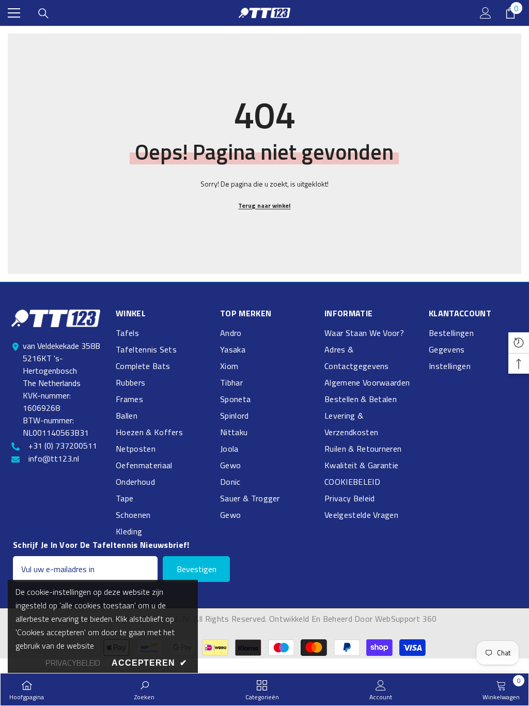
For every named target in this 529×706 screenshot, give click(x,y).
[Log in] (485, 13)
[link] (144, 689)
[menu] (14, 13)
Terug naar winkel (264, 205)
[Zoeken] (43, 13)
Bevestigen (196, 569)
